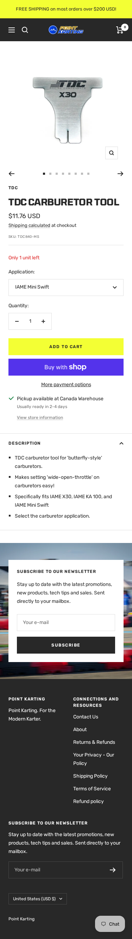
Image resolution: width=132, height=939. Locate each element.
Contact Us (85, 717)
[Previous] (11, 173)
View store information (40, 417)
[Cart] (120, 29)
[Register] (113, 869)
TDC (13, 187)
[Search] (25, 30)
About (80, 730)
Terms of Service (92, 789)
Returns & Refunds (94, 742)
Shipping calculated (29, 225)
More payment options (66, 385)
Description (24, 443)
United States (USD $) (34, 898)
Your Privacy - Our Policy (93, 759)
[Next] (121, 173)
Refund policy (88, 801)
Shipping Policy (90, 776)
